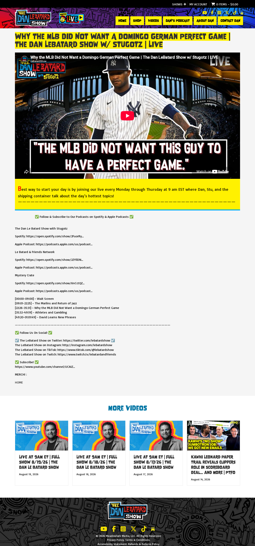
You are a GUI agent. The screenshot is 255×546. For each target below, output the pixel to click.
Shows (177, 4)
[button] (184, 4)
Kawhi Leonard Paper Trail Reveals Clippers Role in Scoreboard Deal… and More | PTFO (213, 465)
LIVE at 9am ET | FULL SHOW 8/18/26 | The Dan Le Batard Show (96, 462)
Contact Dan (230, 21)
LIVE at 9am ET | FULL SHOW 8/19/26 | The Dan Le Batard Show (39, 462)
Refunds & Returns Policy (143, 544)
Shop (137, 21)
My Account (198, 4)
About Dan (205, 21)
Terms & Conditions (137, 539)
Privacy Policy (115, 539)
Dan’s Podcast (178, 21)
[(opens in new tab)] (71, 17)
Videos (153, 21)
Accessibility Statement (112, 544)
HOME (122, 21)
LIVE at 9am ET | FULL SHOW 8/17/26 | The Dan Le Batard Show (154, 462)
